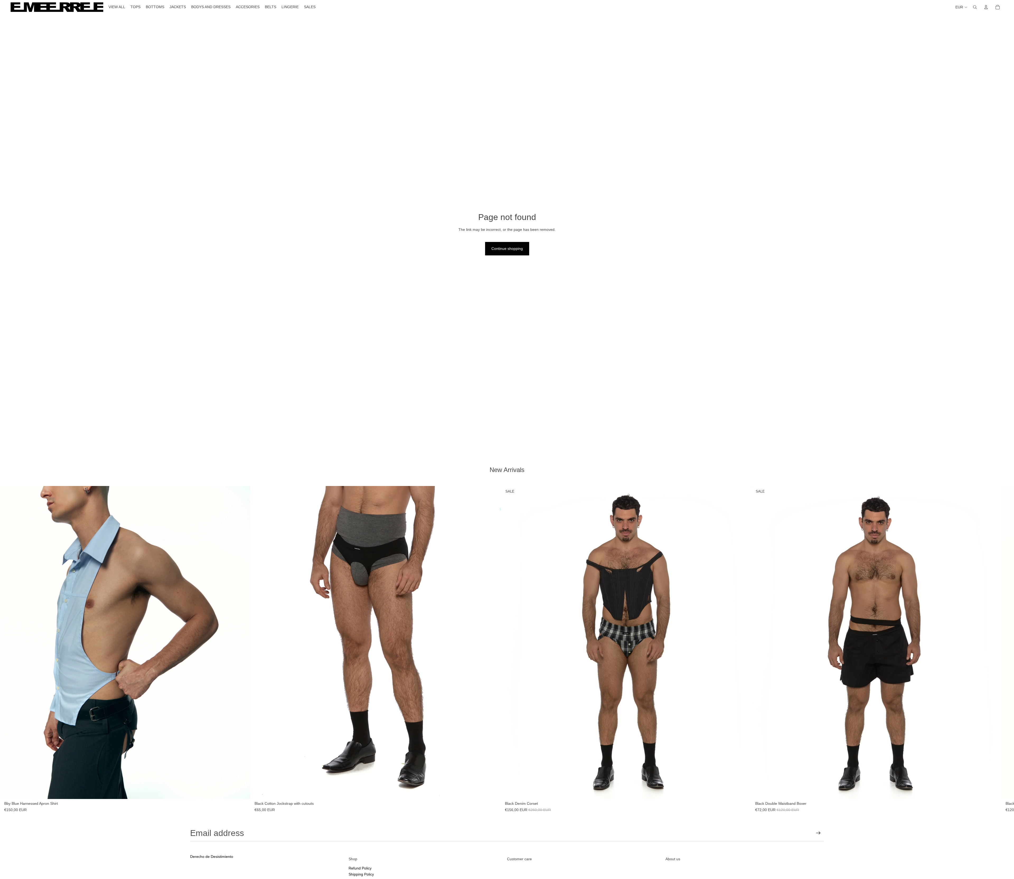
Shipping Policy (361, 874)
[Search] (975, 7)
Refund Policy (360, 868)
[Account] (986, 7)
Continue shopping (507, 248)
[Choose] (242, 791)
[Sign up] (818, 833)
